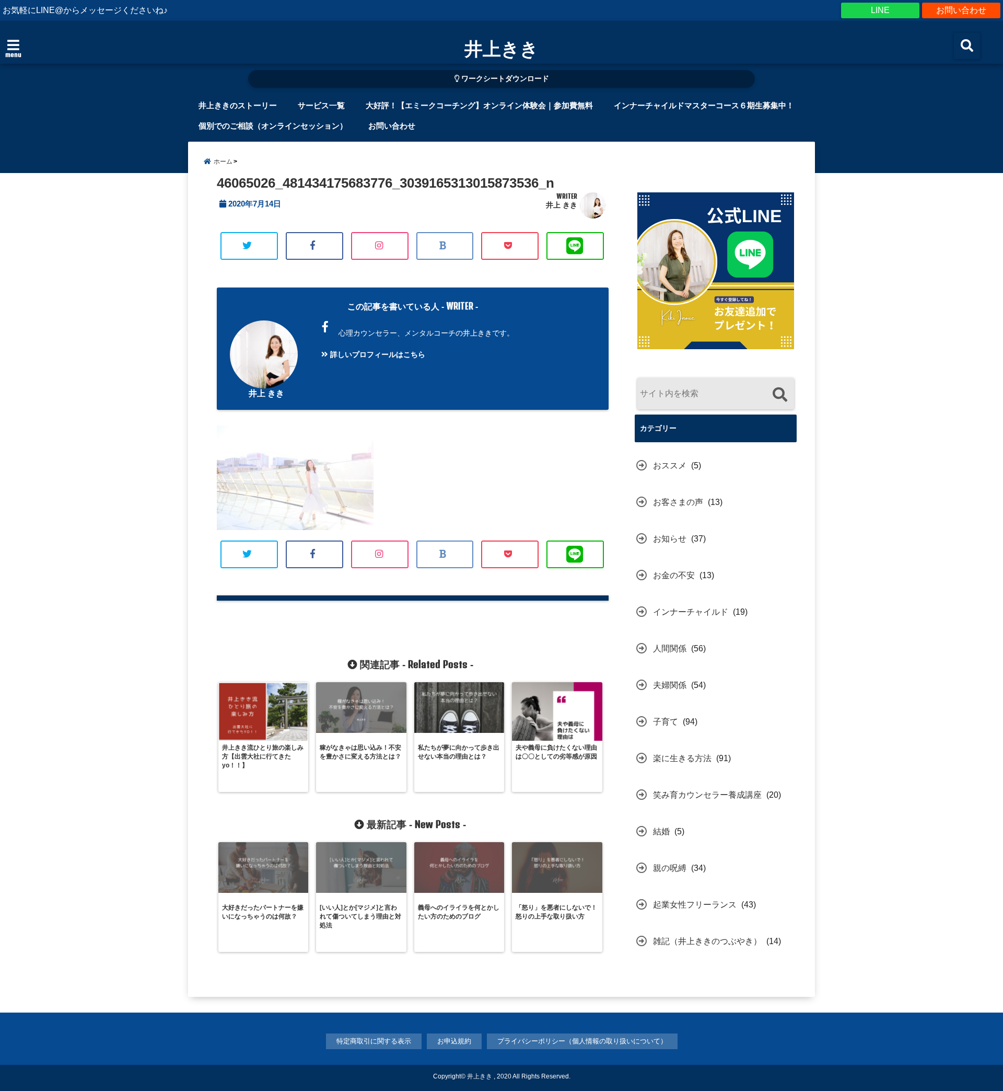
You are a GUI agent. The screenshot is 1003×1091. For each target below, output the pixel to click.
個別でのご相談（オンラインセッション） (273, 125)
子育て (665, 721)
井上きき (501, 48)
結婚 (661, 831)
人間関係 (669, 648)
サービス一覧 (321, 105)
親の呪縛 (669, 868)
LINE (880, 10)
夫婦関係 (669, 685)
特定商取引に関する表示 (373, 1041)
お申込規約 (454, 1041)
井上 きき (561, 205)
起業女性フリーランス (695, 904)
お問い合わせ (961, 10)
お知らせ (669, 538)
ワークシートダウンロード (504, 79)
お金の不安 (674, 575)
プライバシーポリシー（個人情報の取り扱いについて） (582, 1041)
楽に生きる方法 (682, 758)
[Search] (779, 395)
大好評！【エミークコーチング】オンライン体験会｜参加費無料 (479, 105)
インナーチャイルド (690, 611)
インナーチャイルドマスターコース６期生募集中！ (704, 105)
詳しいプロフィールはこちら (376, 354)
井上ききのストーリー (238, 105)
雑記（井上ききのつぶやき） (707, 941)
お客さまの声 (678, 502)
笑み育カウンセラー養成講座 (707, 794)
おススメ (669, 465)
